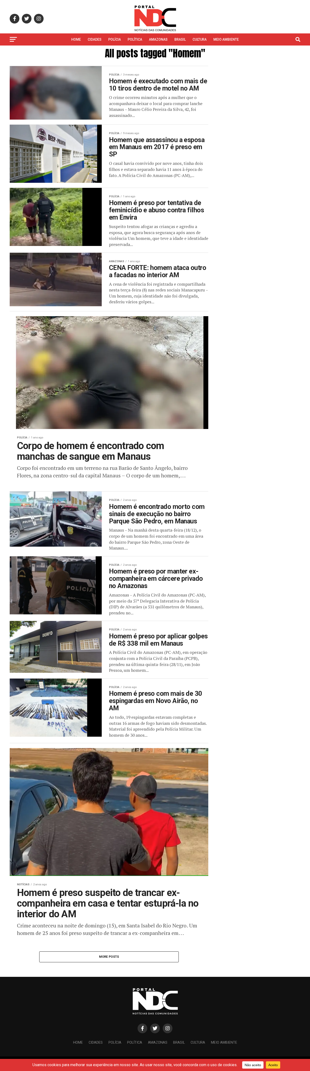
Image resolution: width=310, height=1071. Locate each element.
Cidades (94, 39)
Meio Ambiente (226, 39)
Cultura (200, 39)
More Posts (109, 956)
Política (135, 39)
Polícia (114, 39)
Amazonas (158, 39)
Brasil (180, 39)
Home (76, 39)
